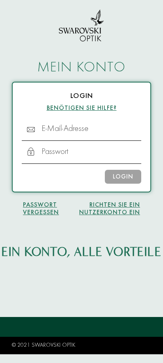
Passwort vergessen (41, 209)
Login (123, 177)
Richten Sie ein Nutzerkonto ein (109, 209)
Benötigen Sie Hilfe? (82, 108)
